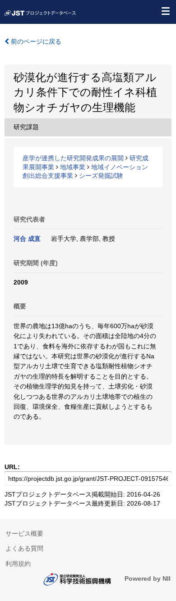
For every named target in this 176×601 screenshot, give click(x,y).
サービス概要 (24, 533)
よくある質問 (24, 548)
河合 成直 (27, 238)
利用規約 (18, 563)
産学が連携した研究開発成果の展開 (73, 158)
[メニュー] (165, 11)
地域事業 (72, 167)
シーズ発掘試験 (101, 175)
